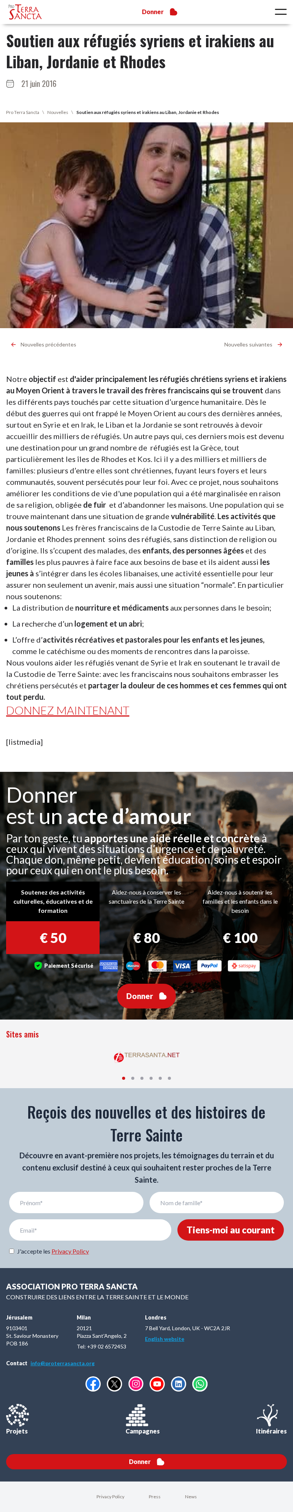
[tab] (123, 1078)
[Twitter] (114, 1384)
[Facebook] (93, 1384)
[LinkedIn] (178, 1384)
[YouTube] (157, 1384)
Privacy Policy (70, 1251)
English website (164, 1339)
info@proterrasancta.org (63, 1363)
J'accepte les (53, 1251)
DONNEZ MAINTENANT (67, 710)
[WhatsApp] (200, 1384)
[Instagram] (135, 1383)
